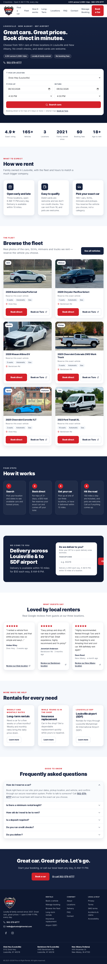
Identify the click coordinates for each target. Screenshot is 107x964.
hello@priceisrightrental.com (19, 926)
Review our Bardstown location (50, 664)
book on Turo (62, 111)
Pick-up (11, 84)
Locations (55, 10)
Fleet (26, 10)
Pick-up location (16, 73)
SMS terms (93, 908)
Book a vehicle (52, 901)
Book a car (40, 876)
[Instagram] (12, 933)
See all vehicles (92, 251)
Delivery (70, 908)
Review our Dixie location (17, 666)
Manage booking (53, 904)
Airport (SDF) (51, 925)
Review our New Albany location (85, 664)
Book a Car (97, 10)
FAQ (65, 10)
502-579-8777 (14, 62)
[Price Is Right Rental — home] (8, 10)
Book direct (16, 312)
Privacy (91, 901)
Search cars (55, 104)
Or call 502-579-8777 (63, 876)
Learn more (14, 740)
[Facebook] (5, 933)
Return (58, 84)
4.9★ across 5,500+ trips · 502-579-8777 (86, 2)
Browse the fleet (53, 908)
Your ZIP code (65, 557)
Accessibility (93, 919)
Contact (74, 10)
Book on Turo (37, 312)
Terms (90, 904)
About (69, 901)
